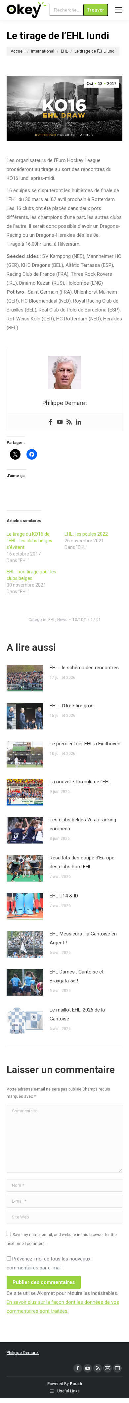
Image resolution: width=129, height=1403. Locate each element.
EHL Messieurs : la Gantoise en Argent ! (83, 938)
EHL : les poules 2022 (86, 534)
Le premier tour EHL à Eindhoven (85, 744)
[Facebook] (51, 422)
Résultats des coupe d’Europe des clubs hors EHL (82, 862)
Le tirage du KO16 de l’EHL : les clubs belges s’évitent (29, 540)
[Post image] (25, 678)
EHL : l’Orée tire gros (72, 706)
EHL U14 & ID (64, 896)
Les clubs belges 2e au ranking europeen (83, 824)
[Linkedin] (78, 422)
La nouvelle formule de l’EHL (80, 782)
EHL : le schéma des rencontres (84, 668)
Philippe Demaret (23, 1352)
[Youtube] (60, 422)
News (62, 619)
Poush (76, 1384)
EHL (51, 619)
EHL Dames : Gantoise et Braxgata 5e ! (77, 976)
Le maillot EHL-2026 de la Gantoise (77, 1014)
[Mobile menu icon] (118, 10)
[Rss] (69, 422)
